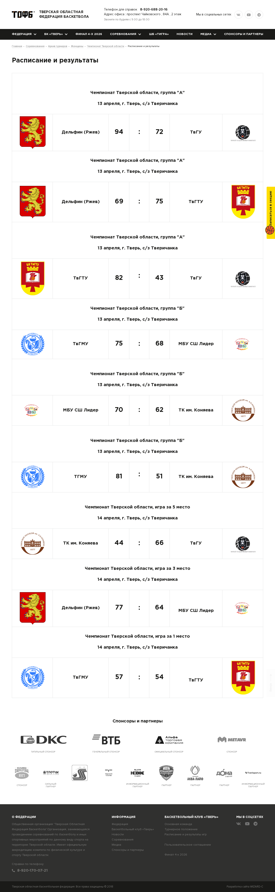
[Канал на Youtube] (249, 15)
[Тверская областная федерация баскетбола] (23, 14)
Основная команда (178, 824)
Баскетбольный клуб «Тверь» (133, 829)
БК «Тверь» (53, 34)
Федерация (22, 34)
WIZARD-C (256, 886)
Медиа (205, 34)
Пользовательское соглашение (188, 844)
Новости (184, 34)
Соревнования (123, 34)
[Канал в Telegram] (259, 15)
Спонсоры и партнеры (243, 34)
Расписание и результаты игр (186, 834)
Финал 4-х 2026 (88, 34)
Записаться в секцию (270, 208)
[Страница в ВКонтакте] (238, 15)
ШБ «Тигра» (159, 34)
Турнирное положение (181, 829)
